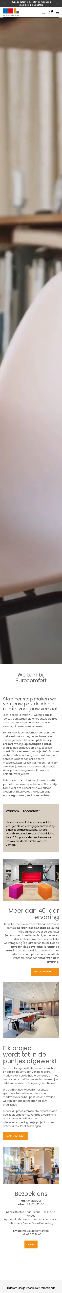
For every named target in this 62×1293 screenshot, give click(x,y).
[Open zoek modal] (43, 12)
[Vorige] (5, 3)
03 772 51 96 (33, 1234)
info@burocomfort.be (35, 1231)
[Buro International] (11, 12)
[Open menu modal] (57, 12)
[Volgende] (57, 3)
